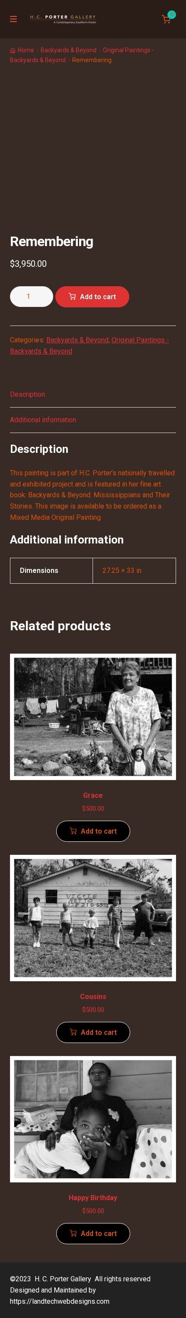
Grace (93, 795)
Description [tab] (27, 394)
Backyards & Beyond (68, 50)
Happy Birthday (93, 1198)
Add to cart (98, 297)
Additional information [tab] (43, 420)
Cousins (93, 996)
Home (26, 50)
